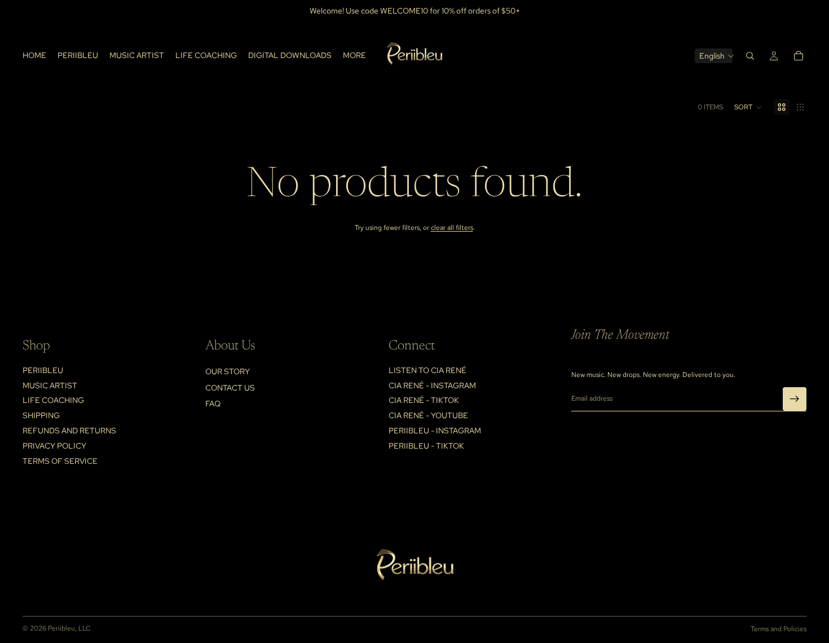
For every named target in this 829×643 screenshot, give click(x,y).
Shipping (41, 415)
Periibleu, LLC (69, 628)
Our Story (227, 371)
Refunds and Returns (69, 430)
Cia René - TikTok (424, 400)
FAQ (213, 403)
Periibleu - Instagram (435, 430)
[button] (748, 107)
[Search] (750, 55)
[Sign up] (794, 398)
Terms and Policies (778, 628)
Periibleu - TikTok (426, 446)
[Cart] (798, 55)
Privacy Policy (54, 446)
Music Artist (50, 385)
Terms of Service (60, 460)
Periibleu (43, 370)
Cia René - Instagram (432, 385)
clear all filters (452, 227)
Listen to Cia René (427, 370)
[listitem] (354, 56)
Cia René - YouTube (428, 415)
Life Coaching (53, 400)
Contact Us (230, 388)
